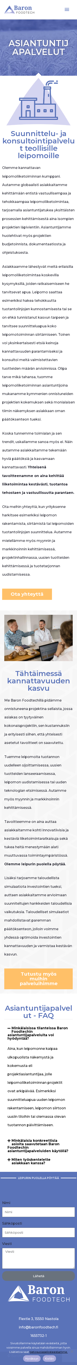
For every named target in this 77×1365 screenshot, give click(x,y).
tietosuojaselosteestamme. (49, 1352)
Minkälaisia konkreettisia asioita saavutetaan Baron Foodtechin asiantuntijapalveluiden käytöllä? (37, 1146)
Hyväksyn (31, 1358)
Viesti (7, 1244)
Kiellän (49, 1358)
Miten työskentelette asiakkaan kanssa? (31, 1161)
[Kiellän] (72, 1351)
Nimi (6, 1203)
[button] (38, 1033)
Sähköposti (12, 1223)
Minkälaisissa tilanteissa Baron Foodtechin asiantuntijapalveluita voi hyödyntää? (37, 1033)
